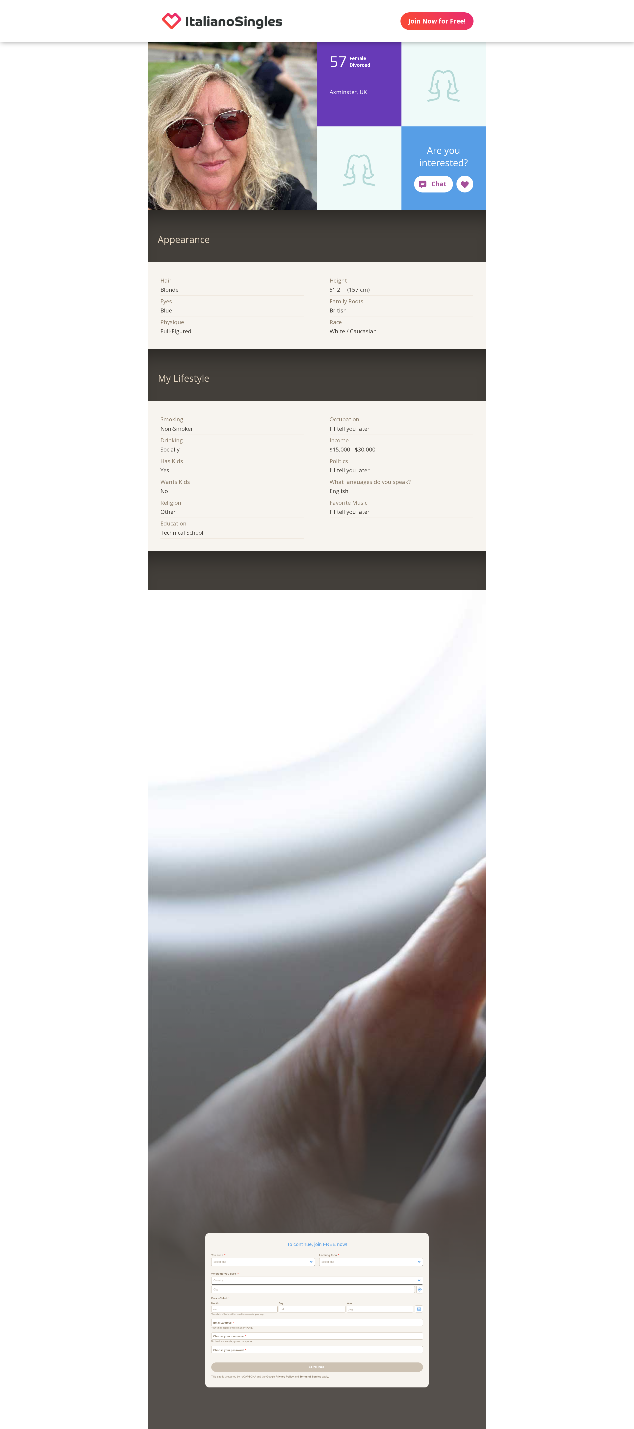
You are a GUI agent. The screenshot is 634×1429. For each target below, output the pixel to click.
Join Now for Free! (437, 21)
